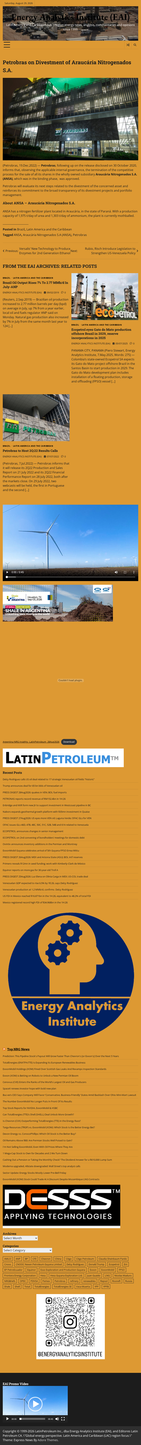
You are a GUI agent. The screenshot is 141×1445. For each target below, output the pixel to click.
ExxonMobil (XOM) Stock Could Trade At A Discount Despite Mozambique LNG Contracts (51, 1179)
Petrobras (80, 235)
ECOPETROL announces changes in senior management (33, 831)
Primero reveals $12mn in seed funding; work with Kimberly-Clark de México (44, 863)
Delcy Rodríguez (75, 1264)
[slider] (32, 1419)
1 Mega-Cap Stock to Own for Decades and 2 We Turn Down (35, 1153)
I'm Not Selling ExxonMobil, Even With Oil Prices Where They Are (38, 1146)
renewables (89, 1281)
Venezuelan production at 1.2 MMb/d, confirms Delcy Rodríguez (38, 889)
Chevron (45, 1258)
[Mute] (57, 1419)
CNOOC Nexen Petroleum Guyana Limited (39, 1264)
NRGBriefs (9, 1281)
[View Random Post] (127, 44)
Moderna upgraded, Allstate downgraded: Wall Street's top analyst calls (41, 1166)
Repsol (104, 1281)
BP (26, 1258)
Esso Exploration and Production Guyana (62, 1269)
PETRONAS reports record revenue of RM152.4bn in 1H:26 (34, 798)
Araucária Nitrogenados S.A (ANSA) (47, 235)
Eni (125, 1264)
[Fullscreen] (63, 1419)
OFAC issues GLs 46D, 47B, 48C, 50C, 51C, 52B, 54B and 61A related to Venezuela (45, 824)
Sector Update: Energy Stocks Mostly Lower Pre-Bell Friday (34, 1172)
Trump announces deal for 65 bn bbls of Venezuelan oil (32, 785)
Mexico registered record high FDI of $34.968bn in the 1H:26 (35, 902)
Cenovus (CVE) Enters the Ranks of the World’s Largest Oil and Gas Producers (44, 1082)
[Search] (134, 44)
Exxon (93, 1269)
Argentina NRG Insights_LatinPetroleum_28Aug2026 (31, 741)
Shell (17, 1286)
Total (27, 1286)
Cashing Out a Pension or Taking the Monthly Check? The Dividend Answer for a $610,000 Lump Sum (57, 1159)
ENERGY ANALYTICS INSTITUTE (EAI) (22, 292)
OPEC (23, 1281)
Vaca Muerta (83, 1286)
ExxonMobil (107, 1269)
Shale (7, 1286)
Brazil (21, 229)
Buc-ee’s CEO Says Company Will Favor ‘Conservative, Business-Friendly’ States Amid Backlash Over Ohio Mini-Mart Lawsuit (69, 1095)
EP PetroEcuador (13, 1269)
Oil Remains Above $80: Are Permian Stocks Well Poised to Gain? (37, 1140)
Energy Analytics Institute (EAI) (70, 16)
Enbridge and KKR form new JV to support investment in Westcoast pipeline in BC (47, 805)
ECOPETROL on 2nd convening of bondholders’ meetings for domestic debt (44, 837)
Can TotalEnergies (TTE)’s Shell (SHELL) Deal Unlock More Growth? (38, 1114)
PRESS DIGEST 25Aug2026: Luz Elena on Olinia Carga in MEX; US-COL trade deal (45, 876)
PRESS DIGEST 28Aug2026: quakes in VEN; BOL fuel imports (35, 792)
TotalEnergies (42, 1286)
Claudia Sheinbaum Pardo (113, 1258)
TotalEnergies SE (63, 1286)
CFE (34, 1258)
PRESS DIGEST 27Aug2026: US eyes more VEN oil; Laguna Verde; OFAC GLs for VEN (47, 818)
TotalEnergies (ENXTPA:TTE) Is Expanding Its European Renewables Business (44, 1062)
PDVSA (34, 1281)
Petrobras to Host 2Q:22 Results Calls (30, 451)
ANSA (17, 235)
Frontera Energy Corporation (20, 1275)
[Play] (7, 1419)
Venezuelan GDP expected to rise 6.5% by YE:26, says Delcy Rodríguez (40, 883)
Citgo (69, 1258)
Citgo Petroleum (85, 1258)
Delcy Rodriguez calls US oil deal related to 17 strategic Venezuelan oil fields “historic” (49, 779)
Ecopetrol (114, 1264)
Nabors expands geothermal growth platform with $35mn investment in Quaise (46, 811)
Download (69, 741)
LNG (107, 1275)
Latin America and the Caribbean (49, 229)
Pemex (46, 1281)
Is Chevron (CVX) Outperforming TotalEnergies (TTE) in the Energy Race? (42, 1121)
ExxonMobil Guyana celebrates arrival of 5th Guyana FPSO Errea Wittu (41, 850)
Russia (128, 1281)
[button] (35, 1404)
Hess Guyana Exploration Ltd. (66, 1275)
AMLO (7, 1258)
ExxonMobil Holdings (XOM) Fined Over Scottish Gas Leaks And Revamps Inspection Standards (54, 1069)
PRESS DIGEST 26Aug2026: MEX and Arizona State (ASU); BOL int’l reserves (43, 857)
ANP (18, 1258)
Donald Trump (96, 1264)
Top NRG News (18, 1049)
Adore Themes (48, 1440)
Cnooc (7, 1264)
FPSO (122, 1269)
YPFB (106, 1286)
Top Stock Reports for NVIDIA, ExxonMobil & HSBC (30, 1108)
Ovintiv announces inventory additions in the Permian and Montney (40, 844)
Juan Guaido (93, 1275)
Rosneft (116, 1281)
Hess (43, 1275)
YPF (97, 1286)
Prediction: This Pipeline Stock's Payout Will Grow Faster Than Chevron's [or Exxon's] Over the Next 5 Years (61, 1056)
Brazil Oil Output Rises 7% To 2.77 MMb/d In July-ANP (35, 284)
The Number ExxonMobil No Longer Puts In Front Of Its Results (37, 1101)
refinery (74, 1281)
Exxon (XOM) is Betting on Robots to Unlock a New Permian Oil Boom (40, 1075)
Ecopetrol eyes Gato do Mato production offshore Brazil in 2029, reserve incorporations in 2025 (101, 333)
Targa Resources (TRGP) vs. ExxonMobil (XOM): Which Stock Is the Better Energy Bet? (49, 1127)
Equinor (31, 1269)
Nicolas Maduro (123, 1275)
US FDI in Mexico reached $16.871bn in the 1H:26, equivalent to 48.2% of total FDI (47, 896)
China (58, 1258)
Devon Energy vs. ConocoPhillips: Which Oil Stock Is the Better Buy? (39, 1133)
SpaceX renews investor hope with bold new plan (29, 1088)
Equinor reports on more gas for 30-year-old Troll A (30, 870)
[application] (35, 1404)
